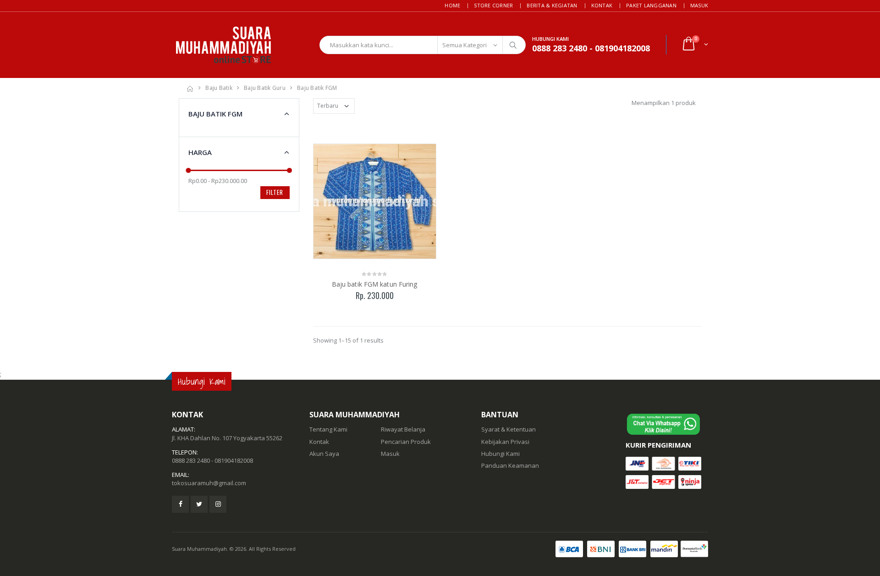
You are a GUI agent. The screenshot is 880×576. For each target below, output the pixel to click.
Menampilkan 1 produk (664, 103)
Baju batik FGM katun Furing (375, 284)
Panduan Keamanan (510, 465)
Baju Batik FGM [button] (215, 113)
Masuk (699, 5)
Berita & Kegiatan (552, 5)
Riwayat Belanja (403, 429)
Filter (274, 192)
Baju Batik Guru (265, 88)
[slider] (188, 170)
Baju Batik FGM (317, 88)
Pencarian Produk (406, 442)
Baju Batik (218, 88)
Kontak (602, 5)
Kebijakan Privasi (505, 442)
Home (452, 5)
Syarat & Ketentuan (508, 429)
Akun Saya (324, 453)
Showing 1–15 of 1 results (348, 340)
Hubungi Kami (500, 453)
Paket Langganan (651, 5)
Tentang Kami (328, 429)
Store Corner (493, 5)
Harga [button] (200, 152)
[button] (694, 44)
